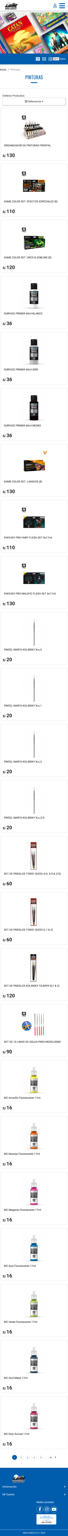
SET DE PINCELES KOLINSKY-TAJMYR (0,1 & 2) (32, 985)
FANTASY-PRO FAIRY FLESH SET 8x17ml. (28, 537)
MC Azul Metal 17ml (16, 1377)
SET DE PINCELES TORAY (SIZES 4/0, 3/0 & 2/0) (32, 873)
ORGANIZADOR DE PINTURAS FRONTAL (27, 145)
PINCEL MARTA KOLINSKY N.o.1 (23, 705)
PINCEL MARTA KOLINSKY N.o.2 (23, 761)
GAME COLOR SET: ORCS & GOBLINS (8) (27, 257)
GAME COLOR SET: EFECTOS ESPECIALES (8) (31, 201)
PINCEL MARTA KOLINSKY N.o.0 (23, 649)
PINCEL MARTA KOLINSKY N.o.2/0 (24, 817)
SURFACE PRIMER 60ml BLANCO (23, 313)
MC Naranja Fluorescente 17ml (22, 1153)
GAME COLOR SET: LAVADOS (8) (23, 481)
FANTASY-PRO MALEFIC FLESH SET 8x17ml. (30, 593)
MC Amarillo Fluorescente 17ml (22, 1097)
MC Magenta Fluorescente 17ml (22, 1209)
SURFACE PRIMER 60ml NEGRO (22, 425)
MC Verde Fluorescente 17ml (20, 1321)
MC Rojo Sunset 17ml (16, 1433)
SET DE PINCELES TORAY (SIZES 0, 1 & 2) (28, 929)
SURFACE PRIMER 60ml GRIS (21, 369)
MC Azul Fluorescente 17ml (20, 1265)
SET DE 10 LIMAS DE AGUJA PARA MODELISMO (32, 1041)
